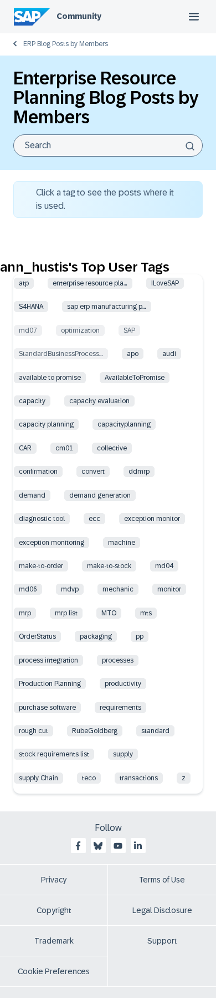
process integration (48, 660)
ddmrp (139, 471)
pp (139, 636)
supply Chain (38, 778)
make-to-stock (109, 566)
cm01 (64, 448)
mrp (25, 613)
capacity (32, 401)
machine (121, 542)
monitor (169, 589)
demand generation (100, 495)
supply (123, 754)
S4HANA (31, 306)
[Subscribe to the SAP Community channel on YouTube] (118, 845)
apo (132, 354)
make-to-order (41, 566)
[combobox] (108, 145)
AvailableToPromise (134, 378)
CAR (25, 448)
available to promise (50, 378)
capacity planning (46, 424)
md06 (28, 589)
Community (78, 16)
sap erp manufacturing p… (106, 306)
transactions (139, 778)
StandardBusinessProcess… (61, 354)
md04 (164, 566)
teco (89, 778)
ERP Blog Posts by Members (65, 44)
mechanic (117, 589)
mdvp (70, 589)
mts (146, 613)
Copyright (54, 910)
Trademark (54, 940)
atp (24, 283)
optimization (80, 330)
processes (117, 660)
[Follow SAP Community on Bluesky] (98, 845)
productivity (123, 684)
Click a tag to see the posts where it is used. (105, 199)
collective (112, 448)
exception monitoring (51, 542)
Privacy (53, 879)
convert (93, 471)
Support (162, 940)
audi (169, 354)
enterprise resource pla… (90, 283)
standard (155, 731)
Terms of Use (162, 879)
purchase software (47, 707)
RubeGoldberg (94, 731)
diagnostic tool (42, 519)
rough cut (33, 731)
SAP (129, 330)
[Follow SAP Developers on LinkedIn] (137, 845)
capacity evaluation (99, 401)
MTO (108, 613)
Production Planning (50, 684)
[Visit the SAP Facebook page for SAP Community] (78, 845)
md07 (28, 330)
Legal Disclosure (162, 910)
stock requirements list (54, 754)
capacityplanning (124, 424)
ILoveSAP (165, 283)
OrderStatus (37, 636)
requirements (120, 707)
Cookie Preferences (54, 971)
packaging (96, 636)
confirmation (38, 471)
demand (32, 495)
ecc (94, 519)
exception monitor (152, 519)
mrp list (66, 613)
